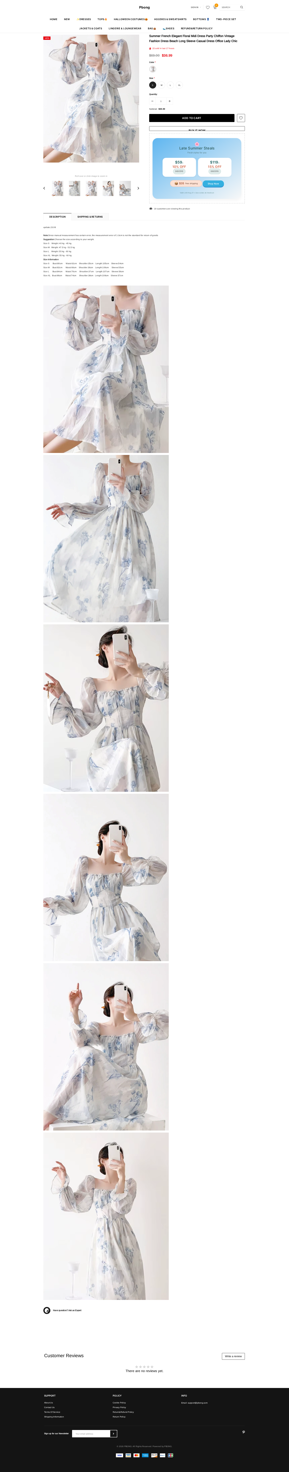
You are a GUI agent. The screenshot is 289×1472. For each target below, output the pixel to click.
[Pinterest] (244, 1432)
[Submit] (113, 1433)
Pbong (144, 7)
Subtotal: (153, 109)
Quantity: (153, 94)
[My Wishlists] (207, 7)
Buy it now (197, 130)
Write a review (233, 1356)
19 (155, 209)
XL (179, 85)
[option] (91, 99)
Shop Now (213, 183)
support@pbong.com (198, 1403)
